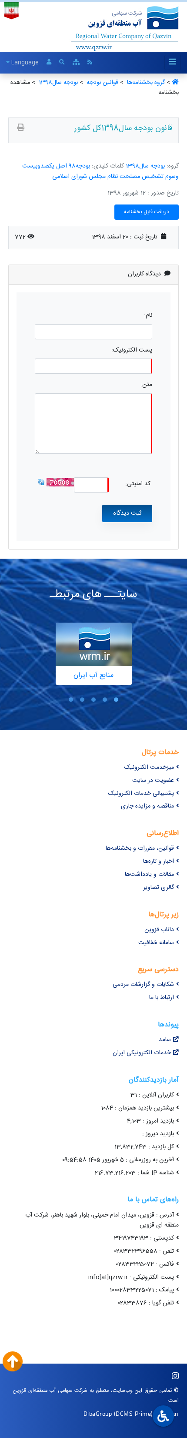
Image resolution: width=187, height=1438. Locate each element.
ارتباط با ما (161, 997)
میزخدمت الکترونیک (149, 767)
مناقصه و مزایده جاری (147, 806)
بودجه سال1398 (145, 166)
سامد (165, 1040)
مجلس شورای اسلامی (79, 176)
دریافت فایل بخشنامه (146, 212)
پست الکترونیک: (131, 350)
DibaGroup (97, 1413)
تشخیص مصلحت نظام (135, 176)
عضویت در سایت (153, 780)
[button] (116, 699)
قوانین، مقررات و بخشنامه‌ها (140, 848)
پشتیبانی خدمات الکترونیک (141, 793)
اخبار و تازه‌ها (158, 861)
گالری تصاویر (158, 887)
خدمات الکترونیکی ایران (142, 1053)
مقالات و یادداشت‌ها (149, 874)
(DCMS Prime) (133, 1413)
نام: (148, 316)
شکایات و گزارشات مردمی (143, 984)
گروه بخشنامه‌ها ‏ (145, 82)
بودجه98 (79, 166)
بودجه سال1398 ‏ (57, 82)
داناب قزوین (159, 930)
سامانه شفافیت (156, 943)
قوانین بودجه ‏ (101, 82)
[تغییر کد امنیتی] (41, 482)
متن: (146, 385)
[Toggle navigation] (172, 62)
